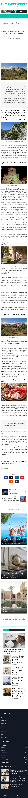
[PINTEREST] (22, 477)
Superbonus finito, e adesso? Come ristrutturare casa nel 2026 (18, 670)
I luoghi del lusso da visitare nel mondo (12, 608)
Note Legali (3, 731)
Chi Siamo (3, 717)
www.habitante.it (6, 468)
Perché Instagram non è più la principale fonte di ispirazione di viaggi (12, 539)
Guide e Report (4, 729)
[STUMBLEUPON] (11, 481)
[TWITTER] (11, 477)
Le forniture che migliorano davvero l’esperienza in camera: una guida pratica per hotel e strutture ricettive (18, 692)
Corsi (2, 726)
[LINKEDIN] (17, 477)
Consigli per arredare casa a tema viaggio (13, 574)
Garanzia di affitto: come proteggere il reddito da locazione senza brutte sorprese (18, 659)
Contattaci (3, 720)
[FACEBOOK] (6, 477)
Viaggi (14, 28)
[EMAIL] (17, 481)
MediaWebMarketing (19, 795)
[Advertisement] (14, 51)
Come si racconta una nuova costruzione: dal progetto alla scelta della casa (18, 680)
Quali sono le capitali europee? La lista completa (17, 491)
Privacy (2, 734)
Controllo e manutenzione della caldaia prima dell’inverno (13, 650)
